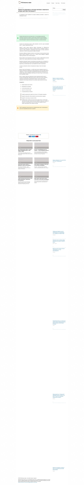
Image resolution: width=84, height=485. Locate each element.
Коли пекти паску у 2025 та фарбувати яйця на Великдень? (24, 165)
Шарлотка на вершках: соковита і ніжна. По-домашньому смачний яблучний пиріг (58, 468)
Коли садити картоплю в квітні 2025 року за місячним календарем (41, 179)
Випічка (54, 162)
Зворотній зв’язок (21, 482)
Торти (54, 325)
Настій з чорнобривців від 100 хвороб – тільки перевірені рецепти (41, 150)
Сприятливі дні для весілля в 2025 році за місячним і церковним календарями (25, 179)
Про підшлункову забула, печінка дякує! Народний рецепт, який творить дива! (25, 150)
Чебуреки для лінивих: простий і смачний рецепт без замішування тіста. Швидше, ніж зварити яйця (58, 232)
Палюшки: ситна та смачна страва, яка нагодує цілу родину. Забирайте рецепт (59, 241)
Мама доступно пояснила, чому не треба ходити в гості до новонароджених (59, 249)
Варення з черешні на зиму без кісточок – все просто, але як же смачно (58, 79)
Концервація (55, 81)
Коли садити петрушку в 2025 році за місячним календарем (41, 165)
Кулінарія (54, 234)
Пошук (54, 8)
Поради (54, 91)
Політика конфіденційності (29, 482)
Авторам (35, 482)
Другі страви (55, 243)
